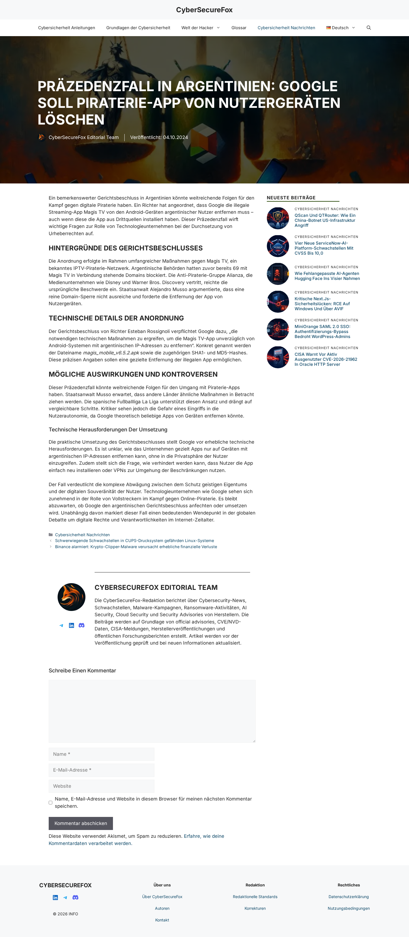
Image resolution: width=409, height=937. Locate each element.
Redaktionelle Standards (255, 896)
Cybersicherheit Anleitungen (66, 27)
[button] (368, 27)
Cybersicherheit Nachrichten (286, 27)
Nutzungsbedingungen (349, 908)
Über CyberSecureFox (162, 896)
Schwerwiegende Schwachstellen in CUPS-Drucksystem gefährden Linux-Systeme (134, 540)
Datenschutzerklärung (349, 896)
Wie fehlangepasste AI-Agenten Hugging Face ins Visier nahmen (327, 276)
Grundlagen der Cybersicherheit (138, 27)
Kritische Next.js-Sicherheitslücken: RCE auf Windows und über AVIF (322, 303)
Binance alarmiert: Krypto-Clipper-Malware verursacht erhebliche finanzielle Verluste (136, 546)
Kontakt (162, 920)
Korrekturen (255, 908)
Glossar (239, 27)
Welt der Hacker (197, 27)
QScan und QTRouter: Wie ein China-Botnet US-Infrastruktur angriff (325, 220)
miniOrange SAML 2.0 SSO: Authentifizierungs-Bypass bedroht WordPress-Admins (323, 331)
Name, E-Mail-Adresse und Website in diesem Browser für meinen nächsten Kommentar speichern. (153, 802)
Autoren (162, 908)
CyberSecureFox (204, 10)
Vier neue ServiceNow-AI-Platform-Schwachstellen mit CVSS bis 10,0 (324, 248)
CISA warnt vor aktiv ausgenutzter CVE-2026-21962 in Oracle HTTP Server (326, 359)
